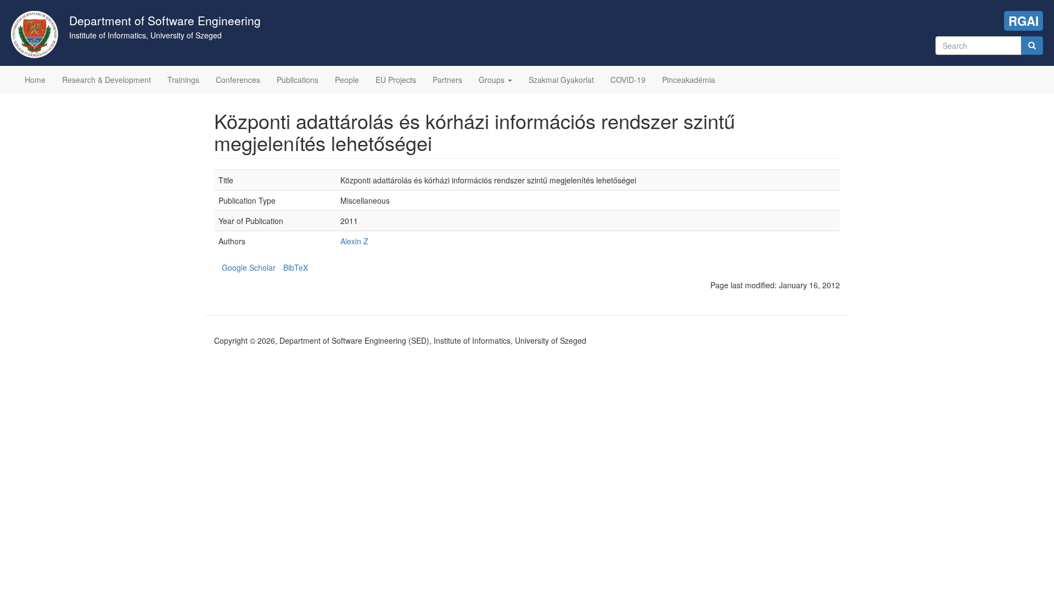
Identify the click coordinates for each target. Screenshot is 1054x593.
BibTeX (295, 267)
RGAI (1023, 21)
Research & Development (106, 79)
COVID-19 (628, 79)
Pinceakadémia (688, 79)
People (347, 79)
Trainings (183, 79)
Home (35, 79)
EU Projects (395, 79)
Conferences (238, 79)
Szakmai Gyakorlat (561, 79)
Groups (493, 79)
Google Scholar (249, 267)
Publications (297, 79)
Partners (447, 79)
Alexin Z (354, 241)
